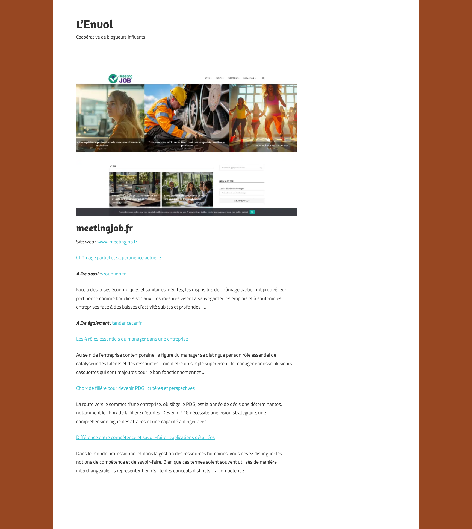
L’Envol (94, 24)
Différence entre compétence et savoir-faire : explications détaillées (145, 437)
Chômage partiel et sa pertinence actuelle (118, 257)
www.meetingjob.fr (117, 241)
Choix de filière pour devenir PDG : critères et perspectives (135, 388)
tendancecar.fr (127, 323)
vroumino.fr (113, 273)
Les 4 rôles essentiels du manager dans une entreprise (132, 338)
